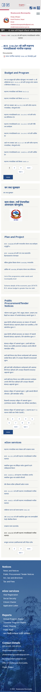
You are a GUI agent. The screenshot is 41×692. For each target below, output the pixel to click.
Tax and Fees (9, 582)
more (8, 177)
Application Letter (10, 606)
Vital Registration (10, 595)
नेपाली (28, 5)
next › (29, 168)
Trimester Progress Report (14, 622)
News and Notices (11, 571)
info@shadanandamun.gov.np (13, 650)
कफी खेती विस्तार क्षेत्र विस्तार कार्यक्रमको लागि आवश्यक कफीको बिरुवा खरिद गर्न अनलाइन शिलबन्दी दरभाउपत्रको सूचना (20, 358)
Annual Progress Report (13, 619)
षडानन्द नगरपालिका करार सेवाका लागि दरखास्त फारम (19, 449)
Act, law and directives (13, 578)
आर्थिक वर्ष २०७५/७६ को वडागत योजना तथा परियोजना (20, 269)
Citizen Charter (9, 602)
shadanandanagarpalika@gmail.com (15, 655)
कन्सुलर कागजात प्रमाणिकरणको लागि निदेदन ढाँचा (18, 542)
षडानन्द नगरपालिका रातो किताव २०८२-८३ (16, 92)
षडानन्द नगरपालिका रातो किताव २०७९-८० (16, 161)
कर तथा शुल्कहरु (8, 193)
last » (21, 172)
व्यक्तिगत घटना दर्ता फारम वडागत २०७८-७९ (17, 510)
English (21, 5)
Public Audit (8, 630)
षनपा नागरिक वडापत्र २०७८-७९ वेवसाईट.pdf (21, 56)
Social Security (9, 598)
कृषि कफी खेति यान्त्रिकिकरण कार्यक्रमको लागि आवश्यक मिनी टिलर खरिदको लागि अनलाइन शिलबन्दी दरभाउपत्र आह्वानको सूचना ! (20, 369)
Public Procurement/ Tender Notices (18, 574)
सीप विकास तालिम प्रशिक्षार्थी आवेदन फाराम (16, 484)
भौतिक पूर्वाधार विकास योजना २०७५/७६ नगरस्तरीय (18, 263)
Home (3, 35)
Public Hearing (9, 626)
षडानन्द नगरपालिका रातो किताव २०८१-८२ (16, 98)
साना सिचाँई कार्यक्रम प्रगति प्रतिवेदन (16, 633)
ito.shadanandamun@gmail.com (14, 659)
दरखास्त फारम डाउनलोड (11, 526)
